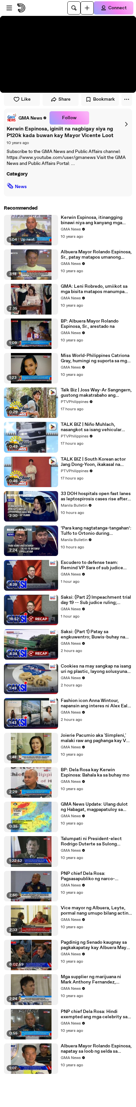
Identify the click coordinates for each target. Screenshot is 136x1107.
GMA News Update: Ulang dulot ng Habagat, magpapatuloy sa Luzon (94, 807)
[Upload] (87, 8)
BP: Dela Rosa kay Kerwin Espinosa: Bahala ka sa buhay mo (95, 772)
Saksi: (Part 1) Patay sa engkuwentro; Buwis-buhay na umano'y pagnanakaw (93, 634)
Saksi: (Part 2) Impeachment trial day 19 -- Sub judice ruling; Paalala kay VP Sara (96, 600)
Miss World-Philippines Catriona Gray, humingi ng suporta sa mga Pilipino (95, 358)
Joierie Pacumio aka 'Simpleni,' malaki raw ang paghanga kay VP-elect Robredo (96, 738)
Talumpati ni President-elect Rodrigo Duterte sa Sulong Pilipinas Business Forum (91, 841)
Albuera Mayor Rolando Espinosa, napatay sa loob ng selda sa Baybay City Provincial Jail (96, 1048)
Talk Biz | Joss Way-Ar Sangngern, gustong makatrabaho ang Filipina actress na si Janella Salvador (96, 392)
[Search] (74, 8)
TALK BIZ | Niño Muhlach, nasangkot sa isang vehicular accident (91, 427)
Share (64, 99)
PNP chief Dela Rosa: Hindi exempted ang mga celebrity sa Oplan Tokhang (94, 1014)
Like (26, 99)
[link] (27, 118)
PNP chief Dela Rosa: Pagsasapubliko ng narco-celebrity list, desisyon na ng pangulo (91, 876)
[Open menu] (9, 8)
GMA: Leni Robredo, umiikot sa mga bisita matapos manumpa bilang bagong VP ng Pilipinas (94, 289)
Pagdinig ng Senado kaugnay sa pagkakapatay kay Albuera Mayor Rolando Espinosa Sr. (96, 945)
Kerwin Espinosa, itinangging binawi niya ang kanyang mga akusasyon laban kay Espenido (93, 220)
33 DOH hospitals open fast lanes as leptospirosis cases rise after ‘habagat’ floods (96, 496)
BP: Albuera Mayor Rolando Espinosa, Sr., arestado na (90, 324)
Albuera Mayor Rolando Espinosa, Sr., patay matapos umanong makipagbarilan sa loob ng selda (96, 254)
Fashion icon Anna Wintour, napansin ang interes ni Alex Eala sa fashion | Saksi (95, 703)
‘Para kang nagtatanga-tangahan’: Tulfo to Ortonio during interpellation (96, 531)
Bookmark (104, 99)
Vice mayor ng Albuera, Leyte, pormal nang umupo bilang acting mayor (96, 910)
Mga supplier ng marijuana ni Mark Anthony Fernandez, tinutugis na (91, 979)
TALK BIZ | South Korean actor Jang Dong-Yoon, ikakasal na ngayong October (93, 462)
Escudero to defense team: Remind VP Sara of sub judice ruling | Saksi (92, 565)
